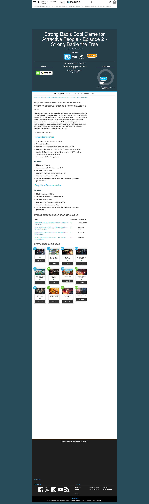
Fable (43, 1)
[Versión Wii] (74, 56)
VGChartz (77, 494)
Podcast (108, 6)
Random (87, 6)
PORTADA (36, 6)
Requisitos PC (74, 72)
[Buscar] (109, 2)
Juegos (58, 6)
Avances (71, 6)
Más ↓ (62, 2)
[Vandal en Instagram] (54, 489)
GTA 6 (47, 1)
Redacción (77, 487)
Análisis (48, 6)
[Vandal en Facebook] (41, 489)
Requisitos (61, 93)
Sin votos (105, 87)
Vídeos (92, 93)
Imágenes (86, 93)
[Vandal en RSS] (67, 489)
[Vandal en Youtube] (60, 489)
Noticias (42, 6)
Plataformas (101, 6)
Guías (53, 6)
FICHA (55, 93)
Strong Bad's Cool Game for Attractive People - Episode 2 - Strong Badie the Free (74, 38)
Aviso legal (105, 487)
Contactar (77, 489)
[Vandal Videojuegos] (74, 2)
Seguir (103, 78)
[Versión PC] (67, 57)
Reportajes (65, 6)
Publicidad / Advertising (94, 487)
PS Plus (44, 3)
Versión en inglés (74, 498)
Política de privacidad (94, 489)
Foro (82, 6)
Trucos (78, 6)
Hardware (93, 6)
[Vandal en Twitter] (47, 489)
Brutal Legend (53, 1)
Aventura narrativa (77, 49)
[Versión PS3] (81, 56)
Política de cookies (107, 489)
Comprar (92, 55)
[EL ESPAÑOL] (114, 2)
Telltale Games (78, 70)
